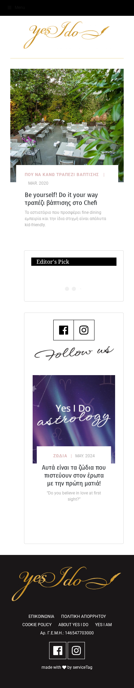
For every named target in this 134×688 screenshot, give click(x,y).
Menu (20, 7)
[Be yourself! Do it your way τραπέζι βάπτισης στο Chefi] (67, 125)
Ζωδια (60, 456)
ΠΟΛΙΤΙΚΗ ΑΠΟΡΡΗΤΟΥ (83, 616)
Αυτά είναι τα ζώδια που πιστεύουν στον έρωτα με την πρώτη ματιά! (74, 475)
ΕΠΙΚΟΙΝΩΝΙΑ (41, 616)
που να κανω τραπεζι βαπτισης (62, 174)
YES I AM (103, 624)
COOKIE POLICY (37, 624)
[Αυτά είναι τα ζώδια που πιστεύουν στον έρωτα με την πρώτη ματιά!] (74, 419)
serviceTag (82, 667)
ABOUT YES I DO (73, 624)
